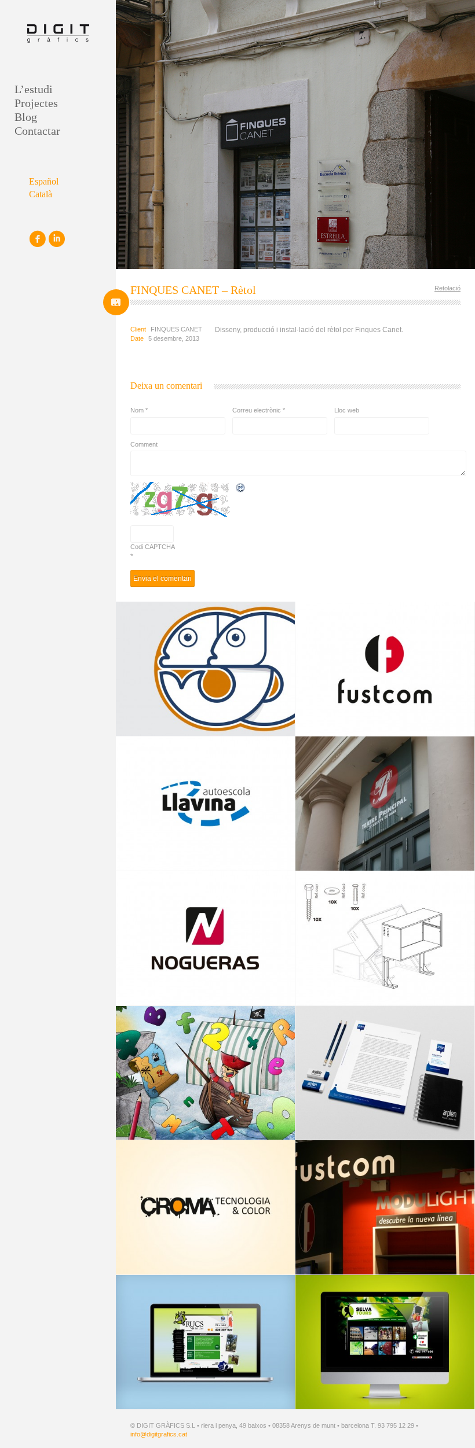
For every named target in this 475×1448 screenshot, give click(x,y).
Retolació (447, 288)
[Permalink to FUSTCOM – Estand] (384, 1207)
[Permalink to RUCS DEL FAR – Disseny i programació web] (205, 1342)
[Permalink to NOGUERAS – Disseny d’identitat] (205, 938)
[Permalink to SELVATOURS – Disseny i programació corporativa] (384, 1342)
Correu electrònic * (258, 410)
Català (40, 194)
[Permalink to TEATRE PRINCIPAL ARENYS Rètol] (384, 803)
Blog (25, 116)
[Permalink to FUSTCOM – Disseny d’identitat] (384, 669)
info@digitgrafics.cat (158, 1434)
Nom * (139, 410)
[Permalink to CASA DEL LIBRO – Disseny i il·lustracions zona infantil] (205, 1073)
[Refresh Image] (241, 488)
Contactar (37, 130)
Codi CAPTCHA (152, 546)
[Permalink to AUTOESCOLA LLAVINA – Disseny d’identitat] (205, 803)
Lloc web (346, 410)
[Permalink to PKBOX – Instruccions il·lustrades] (384, 938)
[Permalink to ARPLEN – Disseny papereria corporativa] (384, 1073)
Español (44, 181)
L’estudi (33, 89)
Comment (144, 444)
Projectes (36, 103)
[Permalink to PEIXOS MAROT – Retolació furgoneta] (205, 669)
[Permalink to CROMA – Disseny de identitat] (205, 1207)
